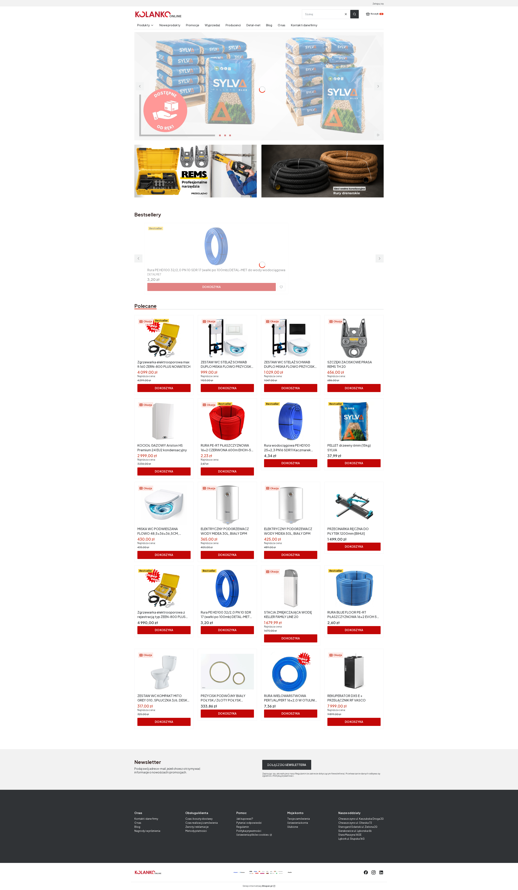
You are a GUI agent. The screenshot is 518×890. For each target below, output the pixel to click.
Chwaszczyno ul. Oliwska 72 (355, 822)
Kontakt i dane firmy (146, 818)
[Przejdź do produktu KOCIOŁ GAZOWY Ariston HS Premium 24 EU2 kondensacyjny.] (164, 421)
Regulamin (242, 826)
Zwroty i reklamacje (197, 826)
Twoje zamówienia (298, 818)
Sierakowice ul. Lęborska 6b (355, 830)
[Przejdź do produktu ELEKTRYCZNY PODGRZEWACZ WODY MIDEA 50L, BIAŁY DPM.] (290, 505)
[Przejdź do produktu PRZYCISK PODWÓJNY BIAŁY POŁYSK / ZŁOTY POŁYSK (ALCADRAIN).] (227, 672)
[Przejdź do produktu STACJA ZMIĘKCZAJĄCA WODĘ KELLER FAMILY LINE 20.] (290, 588)
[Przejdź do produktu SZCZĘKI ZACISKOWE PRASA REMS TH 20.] (354, 338)
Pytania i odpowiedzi (249, 822)
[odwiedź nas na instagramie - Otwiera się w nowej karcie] (373, 872)
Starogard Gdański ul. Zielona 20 (357, 826)
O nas (137, 822)
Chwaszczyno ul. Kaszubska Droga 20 (361, 818)
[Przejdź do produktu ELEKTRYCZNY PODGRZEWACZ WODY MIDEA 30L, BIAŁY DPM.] (227, 505)
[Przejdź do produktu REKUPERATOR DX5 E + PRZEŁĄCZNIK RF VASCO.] (354, 672)
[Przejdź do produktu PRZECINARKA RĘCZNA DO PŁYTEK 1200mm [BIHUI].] (354, 505)
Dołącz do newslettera (286, 765)
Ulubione (292, 826)
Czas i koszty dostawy (198, 818)
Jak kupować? (244, 818)
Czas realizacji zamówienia (201, 822)
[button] (354, 14)
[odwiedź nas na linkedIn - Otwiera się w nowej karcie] (381, 872)
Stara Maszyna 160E (349, 834)
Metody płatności (196, 830)
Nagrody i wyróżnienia (147, 830)
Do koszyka (211, 287)
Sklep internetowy (258, 886)
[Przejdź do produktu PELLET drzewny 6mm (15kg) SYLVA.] (354, 421)
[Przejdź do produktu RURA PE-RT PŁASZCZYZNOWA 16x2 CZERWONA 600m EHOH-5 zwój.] (227, 421)
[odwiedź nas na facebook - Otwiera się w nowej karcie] (365, 872)
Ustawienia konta (297, 822)
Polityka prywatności (248, 830)
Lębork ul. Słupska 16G (351, 838)
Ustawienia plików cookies (252, 834)
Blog (137, 826)
